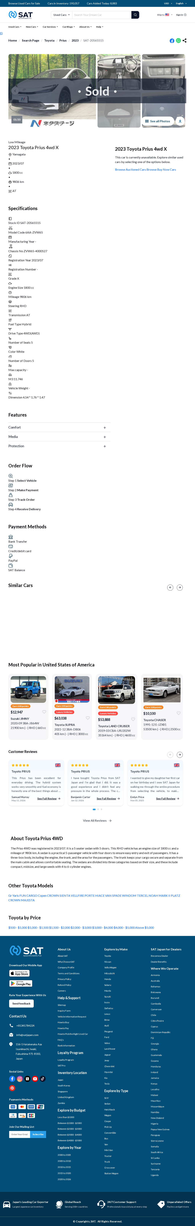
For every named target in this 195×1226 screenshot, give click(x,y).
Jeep (106, 1060)
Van (106, 1144)
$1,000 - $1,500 (38, 927)
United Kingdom (66, 1097)
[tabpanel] (36, 783)
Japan (60, 1079)
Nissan (107, 961)
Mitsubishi (109, 973)
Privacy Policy (64, 979)
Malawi (154, 1095)
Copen (42, 895)
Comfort (14, 427)
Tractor (108, 1156)
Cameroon (156, 1009)
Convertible (110, 1132)
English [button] (179, 3)
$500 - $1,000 (18, 927)
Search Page (30, 40)
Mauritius (156, 1100)
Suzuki (107, 996)
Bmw (107, 1019)
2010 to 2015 (64, 1167)
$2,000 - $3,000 (81, 927)
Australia (155, 980)
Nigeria (154, 1123)
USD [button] (166, 3)
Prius (63, 40)
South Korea (64, 1085)
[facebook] (172, 40)
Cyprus (154, 1026)
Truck (107, 1161)
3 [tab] (103, 811)
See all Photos (160, 121)
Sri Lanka (155, 1157)
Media (13, 436)
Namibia (155, 1112)
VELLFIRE (78, 895)
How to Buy (63, 1022)
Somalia (155, 1146)
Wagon (107, 1115)
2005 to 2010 (64, 1161)
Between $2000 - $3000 (70, 1128)
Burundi (155, 997)
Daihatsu (108, 1008)
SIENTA (65, 895)
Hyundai (108, 1072)
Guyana (154, 1060)
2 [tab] (100, 811)
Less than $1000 (66, 1117)
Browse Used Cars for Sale (24, 3)
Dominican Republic (160, 1032)
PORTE (90, 895)
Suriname (156, 1163)
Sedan (107, 1103)
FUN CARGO (28, 895)
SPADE (117, 895)
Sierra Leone (157, 1140)
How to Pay (63, 1028)
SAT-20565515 (93, 40)
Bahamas (155, 986)
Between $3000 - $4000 (70, 1134)
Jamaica (155, 1077)
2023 (75, 40)
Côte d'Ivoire (157, 1020)
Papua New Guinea (160, 1129)
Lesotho (155, 1089)
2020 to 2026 (64, 1179)
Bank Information (66, 1045)
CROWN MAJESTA (21, 900)
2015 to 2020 (64, 1173)
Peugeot (108, 1031)
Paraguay (155, 1135)
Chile (153, 1015)
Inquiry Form (64, 1010)
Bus (106, 1138)
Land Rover (110, 1048)
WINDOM (129, 895)
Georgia (155, 1043)
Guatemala (156, 1055)
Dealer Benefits (158, 961)
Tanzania (155, 1169)
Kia (106, 1077)
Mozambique (157, 1106)
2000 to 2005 (64, 1154)
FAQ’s (61, 1039)
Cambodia (156, 1003)
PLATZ (175, 895)
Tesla (106, 1083)
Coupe (107, 1121)
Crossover (109, 1167)
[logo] (26, 954)
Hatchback (109, 1109)
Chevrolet (109, 1066)
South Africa (157, 1152)
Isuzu (107, 1002)
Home (12, 40)
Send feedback (21, 1003)
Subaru (107, 985)
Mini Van (108, 1150)
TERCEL (143, 895)
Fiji (152, 1037)
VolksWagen (110, 967)
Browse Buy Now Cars (161, 169)
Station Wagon (111, 1173)
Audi (106, 1025)
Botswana (156, 992)
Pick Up (108, 1126)
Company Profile (66, 967)
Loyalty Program (66, 1059)
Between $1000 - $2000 (70, 1123)
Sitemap (62, 1005)
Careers (62, 990)
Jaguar (107, 1054)
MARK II (165, 895)
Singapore (63, 1091)
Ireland (154, 1072)
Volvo (107, 1043)
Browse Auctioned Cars (130, 169)
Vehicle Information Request (72, 1016)
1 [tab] (95, 811)
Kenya (154, 1083)
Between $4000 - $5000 (70, 1140)
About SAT (63, 955)
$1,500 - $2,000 (60, 927)
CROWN (53, 895)
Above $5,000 (144, 927)
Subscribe (38, 1134)
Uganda (154, 1175)
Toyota (49, 40)
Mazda (107, 990)
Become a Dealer (159, 955)
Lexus (107, 1013)
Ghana (154, 1049)
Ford (106, 1037)
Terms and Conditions (69, 973)
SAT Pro (61, 1065)
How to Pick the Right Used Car (73, 1033)
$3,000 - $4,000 (103, 927)
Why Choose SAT (66, 961)
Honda (107, 979)
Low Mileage (16, 142)
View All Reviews (95, 820)
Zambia (61, 1103)
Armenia (155, 975)
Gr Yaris (13, 895)
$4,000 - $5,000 (124, 927)
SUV (106, 1097)
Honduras (156, 1066)
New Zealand (157, 1117)
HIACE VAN (103, 895)
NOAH (154, 895)
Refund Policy (64, 985)
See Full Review (47, 798)
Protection (16, 446)
